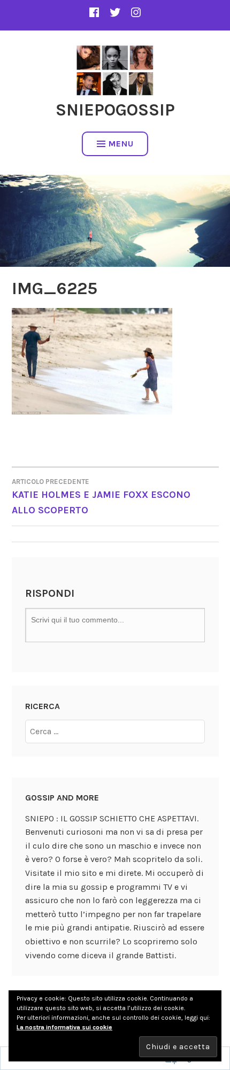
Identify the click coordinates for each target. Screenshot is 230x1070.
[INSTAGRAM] (135, 12)
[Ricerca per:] (115, 731)
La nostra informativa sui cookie (64, 1027)
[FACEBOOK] (94, 12)
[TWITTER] (115, 12)
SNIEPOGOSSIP (115, 110)
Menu (121, 143)
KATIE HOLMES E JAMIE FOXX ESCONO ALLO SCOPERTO (101, 497)
